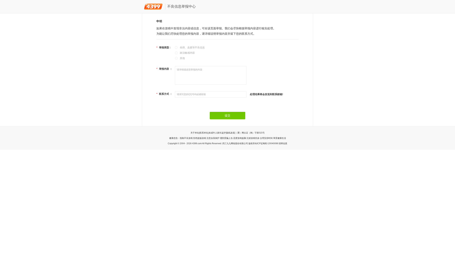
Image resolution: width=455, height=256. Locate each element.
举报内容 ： (164, 68)
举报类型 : (163, 47)
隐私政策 (230, 133)
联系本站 (204, 133)
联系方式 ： (164, 93)
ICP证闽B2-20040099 (267, 143)
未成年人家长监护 (217, 133)
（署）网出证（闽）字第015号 (250, 133)
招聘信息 (283, 143)
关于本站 (195, 133)
